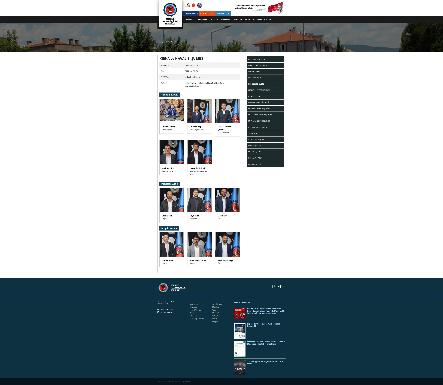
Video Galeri (216, 316)
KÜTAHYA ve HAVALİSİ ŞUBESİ (260, 115)
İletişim (215, 322)
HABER (214, 19)
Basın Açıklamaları (197, 319)
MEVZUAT (249, 19)
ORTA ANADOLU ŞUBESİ (257, 127)
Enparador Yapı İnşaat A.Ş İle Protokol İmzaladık (264, 325)
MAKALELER (225, 19)
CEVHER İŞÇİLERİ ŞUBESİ (257, 65)
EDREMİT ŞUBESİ (255, 152)
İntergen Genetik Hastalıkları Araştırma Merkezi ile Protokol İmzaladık (266, 343)
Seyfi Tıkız (194, 216)
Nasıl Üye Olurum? (207, 13)
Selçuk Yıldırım (169, 126)
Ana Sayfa (160, 42)
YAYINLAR (237, 19)
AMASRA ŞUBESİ (254, 164)
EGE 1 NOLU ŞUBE (255, 78)
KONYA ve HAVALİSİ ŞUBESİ (259, 108)
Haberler (193, 316)
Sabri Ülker (167, 216)
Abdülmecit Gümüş (198, 260)
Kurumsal (193, 307)
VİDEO (259, 19)
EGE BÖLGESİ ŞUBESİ (256, 84)
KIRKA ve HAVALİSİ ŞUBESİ (258, 102)
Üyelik (214, 319)
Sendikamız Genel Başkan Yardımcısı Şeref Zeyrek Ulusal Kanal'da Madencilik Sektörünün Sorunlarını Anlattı (265, 311)
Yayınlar (215, 310)
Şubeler (193, 313)
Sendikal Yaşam (192, 13)
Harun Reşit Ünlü (197, 168)
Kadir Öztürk (168, 168)
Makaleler (216, 307)
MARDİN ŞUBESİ (254, 145)
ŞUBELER (169, 42)
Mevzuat (215, 313)
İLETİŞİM (267, 19)
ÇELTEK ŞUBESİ (254, 71)
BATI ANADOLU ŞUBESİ (257, 59)
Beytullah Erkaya (225, 260)
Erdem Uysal (223, 216)
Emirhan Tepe (196, 126)
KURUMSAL (202, 19)
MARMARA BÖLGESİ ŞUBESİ (259, 121)
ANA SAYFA (191, 19)
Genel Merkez (195, 310)
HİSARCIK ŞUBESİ (255, 96)
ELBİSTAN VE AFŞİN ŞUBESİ (259, 90)
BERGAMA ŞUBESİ (255, 158)
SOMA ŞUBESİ (253, 133)
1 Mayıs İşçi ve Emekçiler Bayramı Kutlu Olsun (265, 362)
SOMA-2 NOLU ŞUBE (256, 139)
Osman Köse (167, 260)
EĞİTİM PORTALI (223, 13)
